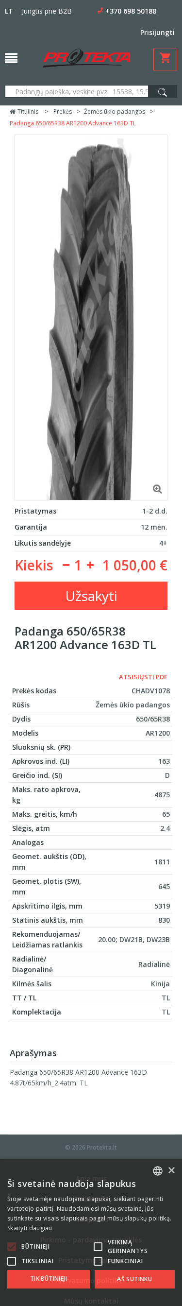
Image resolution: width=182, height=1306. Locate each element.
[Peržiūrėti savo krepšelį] (165, 59)
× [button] (171, 1170)
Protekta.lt (102, 1147)
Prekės (62, 111)
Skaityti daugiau (29, 1228)
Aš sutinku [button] (134, 1279)
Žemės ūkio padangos (114, 111)
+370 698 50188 (130, 11)
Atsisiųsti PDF (143, 677)
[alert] (91, 1232)
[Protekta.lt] (86, 58)
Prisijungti (157, 32)
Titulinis (27, 111)
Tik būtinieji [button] (48, 1278)
